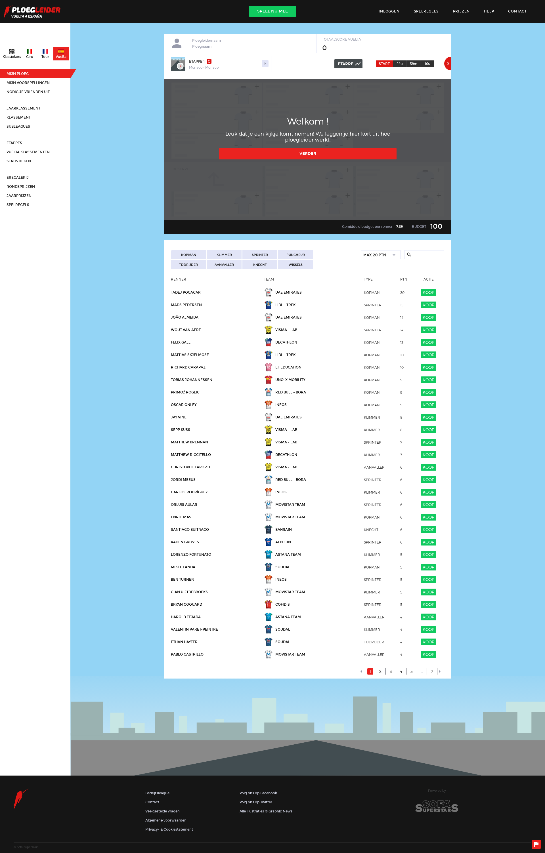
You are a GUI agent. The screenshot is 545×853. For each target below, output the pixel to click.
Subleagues (18, 127)
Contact (152, 802)
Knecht (260, 265)
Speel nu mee (272, 11)
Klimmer (224, 255)
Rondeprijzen (21, 187)
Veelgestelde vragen (162, 811)
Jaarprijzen (19, 196)
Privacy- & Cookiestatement (169, 829)
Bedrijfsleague (157, 793)
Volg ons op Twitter (256, 802)
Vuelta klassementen (28, 152)
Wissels (296, 265)
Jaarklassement (23, 108)
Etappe (349, 63)
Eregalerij (18, 178)
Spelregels (426, 11)
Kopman (188, 255)
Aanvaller (224, 265)
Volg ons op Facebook (258, 793)
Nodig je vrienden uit (28, 92)
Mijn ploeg (18, 74)
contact (517, 11)
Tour (45, 57)
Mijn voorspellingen (28, 83)
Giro (29, 57)
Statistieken (19, 161)
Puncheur (295, 255)
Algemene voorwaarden (165, 820)
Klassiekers (12, 57)
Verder (307, 153)
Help (489, 11)
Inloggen (389, 11)
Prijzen (461, 11)
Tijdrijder (188, 265)
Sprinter (260, 255)
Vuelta (61, 57)
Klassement (19, 117)
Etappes (14, 143)
